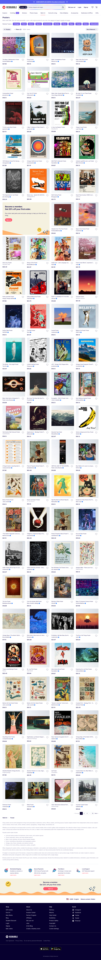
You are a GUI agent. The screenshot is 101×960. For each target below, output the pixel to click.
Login (7, 923)
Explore (5, 13)
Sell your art (30, 920)
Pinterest (77, 921)
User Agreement (10, 940)
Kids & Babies (64, 13)
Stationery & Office (87, 13)
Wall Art (43, 13)
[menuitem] (5, 13)
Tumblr (77, 918)
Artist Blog (29, 926)
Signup (8, 926)
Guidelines (52, 918)
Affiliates (29, 918)
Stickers (24, 13)
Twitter (77, 915)
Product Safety (53, 920)
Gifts (97, 13)
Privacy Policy (19, 940)
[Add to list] (23, 60)
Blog (7, 918)
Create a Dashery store (33, 928)
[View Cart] (96, 7)
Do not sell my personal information (33, 940)
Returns (51, 912)
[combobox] (42, 7)
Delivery (51, 910)
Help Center (52, 915)
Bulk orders (9, 928)
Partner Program (31, 915)
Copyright (52, 923)
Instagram (78, 910)
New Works (9, 915)
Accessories (74, 13)
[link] (16, 24)
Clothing (14, 13)
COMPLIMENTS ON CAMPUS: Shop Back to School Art (50, 2)
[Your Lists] (92, 7)
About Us (29, 910)
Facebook (78, 912)
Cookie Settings (54, 928)
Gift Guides (9, 910)
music (68, 20)
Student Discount (11, 920)
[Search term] (62, 7)
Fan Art (8, 912)
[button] (50, 2)
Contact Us (52, 926)
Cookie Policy (46, 940)
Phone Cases (34, 13)
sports (62, 20)
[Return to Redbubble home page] (10, 7)
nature (52, 20)
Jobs (27, 923)
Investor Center (31, 912)
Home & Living (52, 13)
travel (57, 20)
